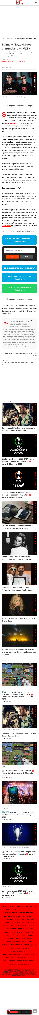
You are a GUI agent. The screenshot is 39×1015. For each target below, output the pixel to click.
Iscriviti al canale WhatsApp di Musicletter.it (19, 288)
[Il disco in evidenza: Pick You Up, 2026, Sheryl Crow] (19, 605)
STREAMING (16, 729)
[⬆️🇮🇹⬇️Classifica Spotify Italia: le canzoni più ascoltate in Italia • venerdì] (19, 792)
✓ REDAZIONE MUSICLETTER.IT (12, 61)
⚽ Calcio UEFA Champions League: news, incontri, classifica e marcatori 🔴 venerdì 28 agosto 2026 (19, 854)
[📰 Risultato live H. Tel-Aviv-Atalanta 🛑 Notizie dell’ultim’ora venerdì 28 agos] (19, 753)
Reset (26, 256)
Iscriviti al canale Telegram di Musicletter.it (19, 277)
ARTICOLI (9, 38)
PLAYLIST (28, 805)
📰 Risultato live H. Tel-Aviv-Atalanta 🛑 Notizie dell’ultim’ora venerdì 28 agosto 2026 (18, 773)
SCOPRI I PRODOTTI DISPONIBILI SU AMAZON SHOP (19, 240)
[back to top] (35, 1011)
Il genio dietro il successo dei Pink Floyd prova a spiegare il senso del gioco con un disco (19, 652)
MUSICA (10, 729)
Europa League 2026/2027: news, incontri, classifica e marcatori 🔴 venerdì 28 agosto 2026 (16, 494)
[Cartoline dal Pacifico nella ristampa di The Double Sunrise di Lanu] (19, 414)
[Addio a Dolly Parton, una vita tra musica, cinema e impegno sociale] (19, 543)
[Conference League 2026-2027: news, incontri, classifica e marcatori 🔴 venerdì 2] (19, 445)
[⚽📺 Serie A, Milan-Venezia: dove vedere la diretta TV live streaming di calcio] (19, 674)
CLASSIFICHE (12, 805)
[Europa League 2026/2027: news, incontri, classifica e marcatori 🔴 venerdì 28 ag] (19, 478)
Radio (24, 1012)
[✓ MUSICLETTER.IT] (19, 2)
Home (3, 38)
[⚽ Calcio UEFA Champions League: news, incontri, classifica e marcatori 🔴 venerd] (19, 834)
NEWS (3, 688)
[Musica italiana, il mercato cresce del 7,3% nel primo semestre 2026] (19, 512)
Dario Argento (15, 123)
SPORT (19, 847)
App (20, 1012)
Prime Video (6, 226)
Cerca (12, 256)
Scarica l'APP (14, 1011)
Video (28, 1012)
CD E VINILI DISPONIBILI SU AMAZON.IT (19, 268)
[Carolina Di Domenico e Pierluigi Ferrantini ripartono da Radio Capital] (19, 574)
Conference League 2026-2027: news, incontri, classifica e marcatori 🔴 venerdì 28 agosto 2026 (18, 461)
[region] (19, 20)
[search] (36, 3)
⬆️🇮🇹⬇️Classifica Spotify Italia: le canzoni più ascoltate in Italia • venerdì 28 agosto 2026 (19, 814)
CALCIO (10, 847)
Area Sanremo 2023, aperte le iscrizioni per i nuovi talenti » (21, 354)
